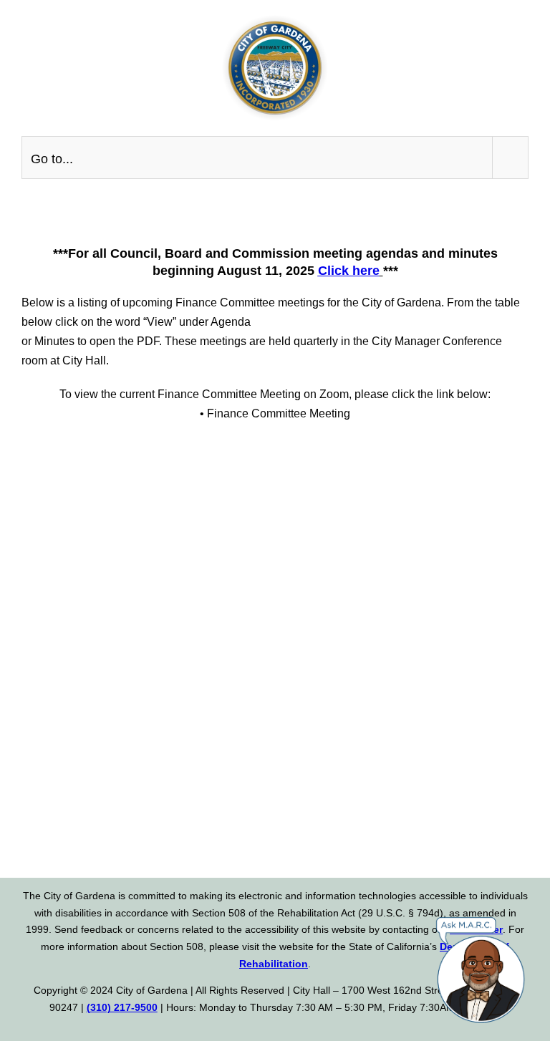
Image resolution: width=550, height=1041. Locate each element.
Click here (349, 270)
